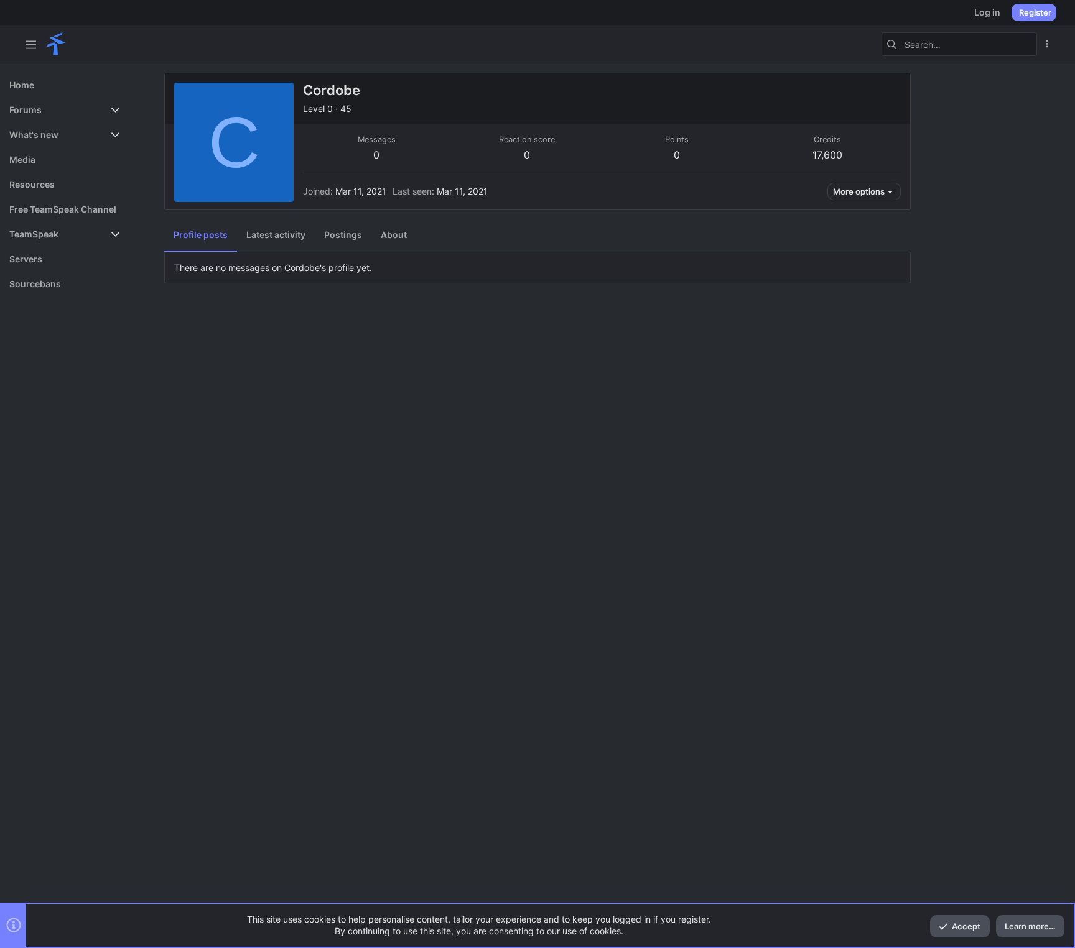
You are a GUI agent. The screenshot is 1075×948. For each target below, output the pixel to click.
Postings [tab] (343, 234)
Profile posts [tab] (201, 234)
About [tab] (394, 234)
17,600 (827, 155)
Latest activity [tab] (275, 234)
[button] (31, 44)
